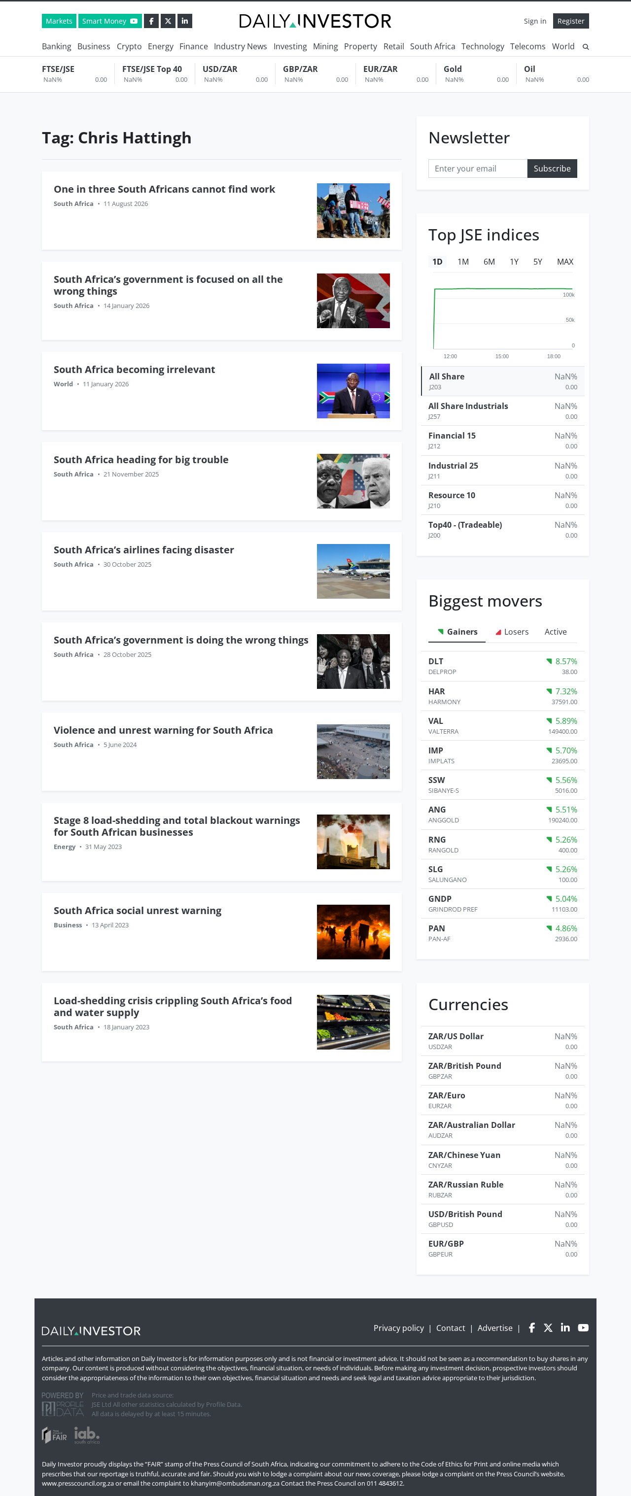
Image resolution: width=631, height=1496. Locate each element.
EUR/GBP (446, 1243)
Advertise (495, 1328)
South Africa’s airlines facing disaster (144, 549)
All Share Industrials (468, 406)
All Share (446, 376)
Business (93, 46)
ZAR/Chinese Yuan (464, 1155)
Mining (325, 46)
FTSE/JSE (58, 69)
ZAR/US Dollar (456, 1036)
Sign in (535, 21)
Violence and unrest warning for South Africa (163, 730)
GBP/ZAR (300, 69)
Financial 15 (452, 435)
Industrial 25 (453, 465)
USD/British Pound (465, 1214)
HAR (436, 691)
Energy (161, 46)
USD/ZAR (220, 69)
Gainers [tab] (461, 631)
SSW (436, 780)
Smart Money (105, 21)
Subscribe (552, 168)
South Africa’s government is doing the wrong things (181, 639)
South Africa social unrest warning (137, 910)
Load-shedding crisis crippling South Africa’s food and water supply (173, 1006)
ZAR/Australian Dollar (471, 1125)
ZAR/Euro (446, 1095)
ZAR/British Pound (464, 1065)
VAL (435, 720)
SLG (435, 869)
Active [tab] (556, 631)
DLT (435, 661)
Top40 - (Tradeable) (465, 524)
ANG (437, 809)
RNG (437, 839)
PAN (436, 928)
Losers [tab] (515, 631)
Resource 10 (451, 495)
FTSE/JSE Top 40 (152, 69)
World (563, 46)
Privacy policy (399, 1328)
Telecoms (528, 46)
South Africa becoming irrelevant (134, 369)
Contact (450, 1328)
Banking (56, 46)
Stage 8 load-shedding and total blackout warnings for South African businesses (177, 826)
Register (571, 21)
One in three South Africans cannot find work (164, 189)
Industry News (240, 46)
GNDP (440, 898)
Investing (290, 46)
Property (360, 46)
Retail (394, 46)
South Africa (433, 46)
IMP (435, 750)
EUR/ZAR (380, 69)
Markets (59, 21)
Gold (453, 69)
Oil (529, 69)
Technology (482, 46)
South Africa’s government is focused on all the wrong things (168, 285)
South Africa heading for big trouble (141, 459)
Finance (193, 46)
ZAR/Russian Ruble (465, 1184)
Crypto (129, 46)
